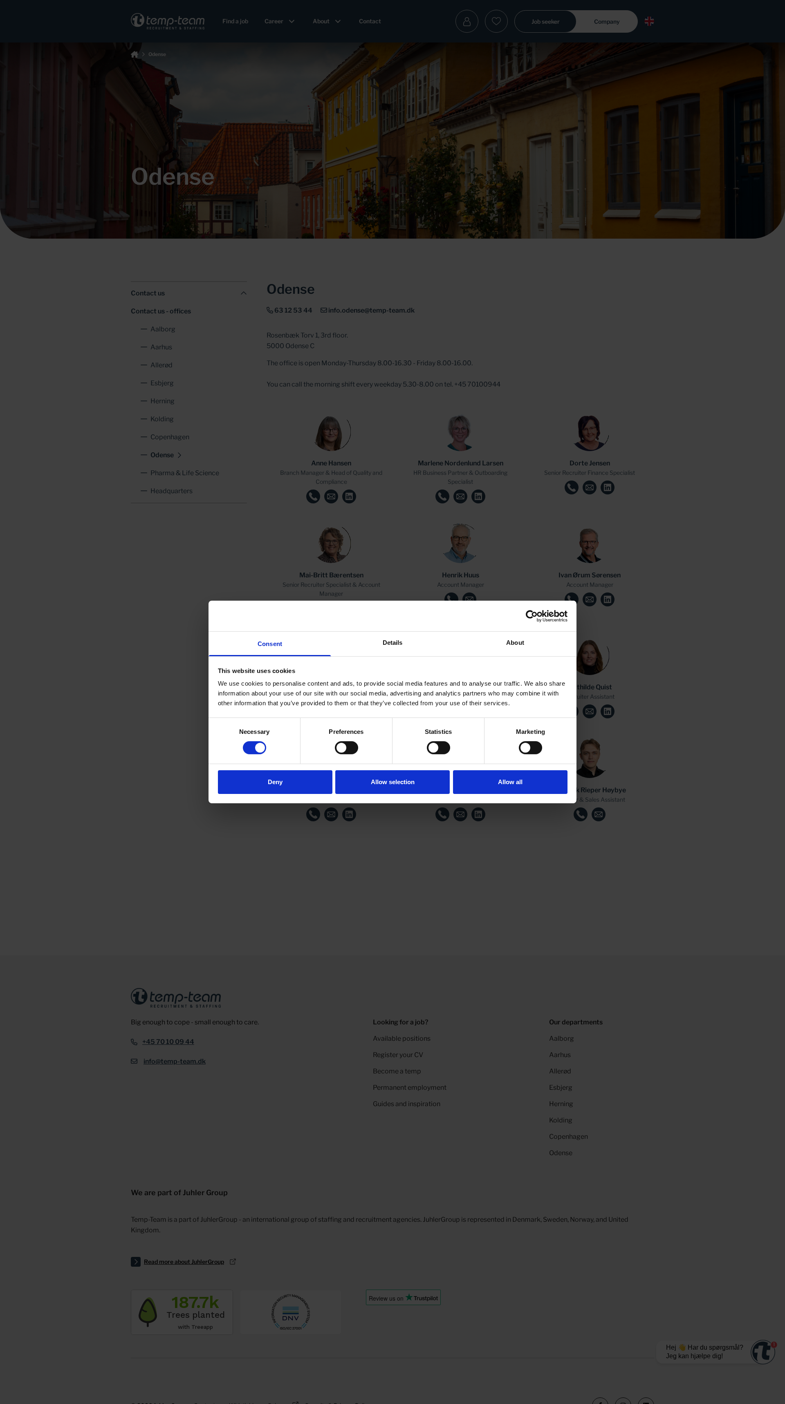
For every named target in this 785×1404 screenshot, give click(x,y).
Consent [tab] (270, 643)
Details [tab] (393, 642)
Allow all (510, 781)
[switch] (346, 747)
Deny (275, 781)
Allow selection (393, 781)
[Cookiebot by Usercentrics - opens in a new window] (531, 616)
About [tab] (515, 642)
